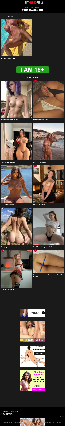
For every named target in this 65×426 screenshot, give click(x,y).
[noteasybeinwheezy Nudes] (16, 99)
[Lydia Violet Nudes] (48, 184)
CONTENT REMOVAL (8, 414)
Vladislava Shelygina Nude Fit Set (44, 247)
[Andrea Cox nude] (16, 37)
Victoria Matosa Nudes (8, 162)
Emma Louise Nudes (7, 289)
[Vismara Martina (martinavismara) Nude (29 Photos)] (48, 261)
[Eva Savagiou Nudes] (16, 184)
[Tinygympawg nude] (16, 226)
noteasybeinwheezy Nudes (9, 120)
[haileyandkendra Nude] (48, 99)
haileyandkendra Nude (40, 120)
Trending (35, 81)
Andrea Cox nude (8, 58)
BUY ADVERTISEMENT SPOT (10, 411)
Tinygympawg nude (7, 247)
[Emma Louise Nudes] (16, 269)
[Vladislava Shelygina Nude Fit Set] (48, 226)
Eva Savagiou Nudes (7, 204)
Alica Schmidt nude (39, 162)
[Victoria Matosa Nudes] (16, 141)
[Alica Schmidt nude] (48, 141)
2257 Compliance (7, 413)
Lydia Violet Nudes (39, 204)
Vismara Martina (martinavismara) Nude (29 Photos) (48, 275)
